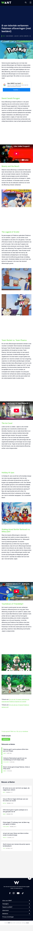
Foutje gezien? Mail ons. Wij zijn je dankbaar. (15, 731)
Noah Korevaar (9, 36)
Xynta (27, 922)
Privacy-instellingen (8, 917)
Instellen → (16, 89)
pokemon (6, 739)
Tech (4, 36)
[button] (28, 900)
